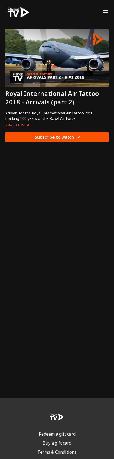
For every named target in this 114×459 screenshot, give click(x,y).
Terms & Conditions (57, 452)
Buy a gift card (57, 443)
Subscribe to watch (54, 137)
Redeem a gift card (57, 434)
